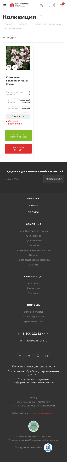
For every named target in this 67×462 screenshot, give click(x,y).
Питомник (33, 245)
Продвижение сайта (28, 447)
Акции (33, 205)
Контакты (33, 283)
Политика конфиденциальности (33, 366)
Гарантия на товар (33, 321)
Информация (34, 276)
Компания (33, 224)
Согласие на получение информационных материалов (33, 381)
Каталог (33, 198)
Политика (33, 293)
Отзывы (33, 255)
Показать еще (18, 116)
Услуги (33, 212)
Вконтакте (20, 355)
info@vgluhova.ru (36, 340)
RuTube (46, 355)
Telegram (29, 355)
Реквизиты (33, 288)
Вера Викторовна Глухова (34, 231)
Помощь (33, 304)
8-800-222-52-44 (34, 333)
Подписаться (54, 179)
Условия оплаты (33, 311)
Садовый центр (33, 240)
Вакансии (33, 264)
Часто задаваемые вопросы (34, 259)
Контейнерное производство (33, 250)
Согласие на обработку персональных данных (33, 373)
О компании (33, 235)
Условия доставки (33, 316)
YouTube (38, 355)
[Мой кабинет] (54, 5)
